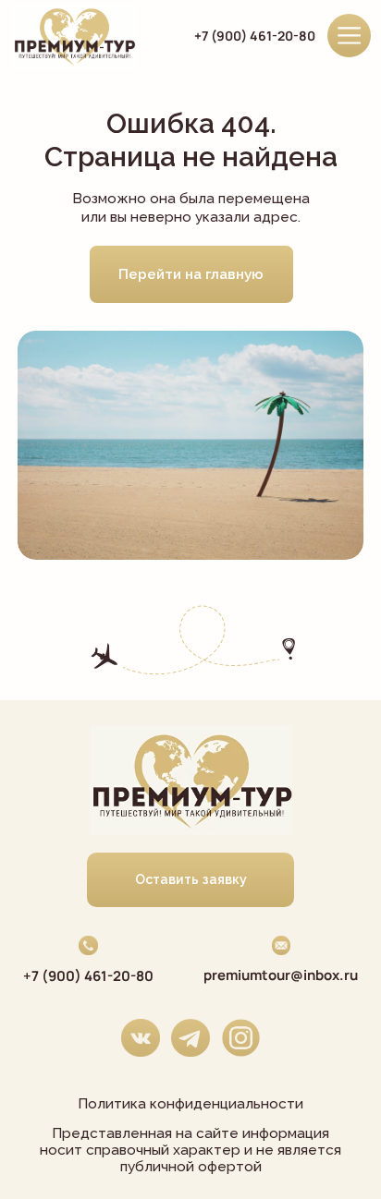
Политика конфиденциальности (190, 1103)
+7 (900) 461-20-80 (254, 35)
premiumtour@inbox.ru (280, 975)
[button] (190, 880)
